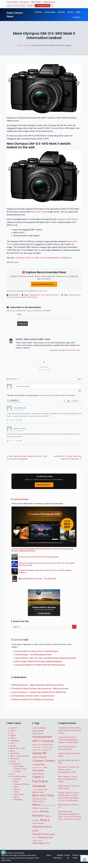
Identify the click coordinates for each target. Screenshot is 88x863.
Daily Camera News (15, 14)
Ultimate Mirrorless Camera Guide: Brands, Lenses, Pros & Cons (69, 730)
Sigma (16, 787)
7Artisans (17, 779)
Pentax (13, 761)
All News (38, 12)
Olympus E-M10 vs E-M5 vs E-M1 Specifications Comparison (44, 257)
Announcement (42, 736)
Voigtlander (18, 799)
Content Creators (37, 767)
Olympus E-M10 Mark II (67, 219)
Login (79, 379)
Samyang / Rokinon (22, 784)
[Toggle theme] (53, 5)
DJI (11, 733)
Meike (16, 782)
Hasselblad (14, 741)
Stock (34, 837)
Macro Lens (43, 790)
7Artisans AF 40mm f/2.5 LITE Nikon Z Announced (32, 699)
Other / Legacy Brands (19, 756)
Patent (35, 808)
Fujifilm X (38, 776)
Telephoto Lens (45, 837)
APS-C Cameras (43, 741)
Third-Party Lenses (18, 776)
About (48, 855)
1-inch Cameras (39, 728)
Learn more (43, 291)
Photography (15, 764)
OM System (54, 295)
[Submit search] (74, 627)
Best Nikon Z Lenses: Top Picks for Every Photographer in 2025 (68, 769)
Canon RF (39, 753)
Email (19, 314)
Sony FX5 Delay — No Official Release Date (33, 655)
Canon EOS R (36, 750)
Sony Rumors (25, 2)
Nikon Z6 (46, 805)
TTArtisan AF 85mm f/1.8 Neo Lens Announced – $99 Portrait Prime (39, 688)
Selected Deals (20, 499)
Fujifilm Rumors (49, 2)
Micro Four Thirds (39, 212)
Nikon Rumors (36, 2)
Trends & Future (20, 769)
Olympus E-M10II (25, 297)
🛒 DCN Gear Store (42, 6)
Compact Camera (74, 295)
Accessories (38, 731)
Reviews (61, 12)
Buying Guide (49, 12)
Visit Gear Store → (44, 485)
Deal (45, 767)
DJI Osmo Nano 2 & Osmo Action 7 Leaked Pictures (36, 651)
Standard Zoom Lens (43, 834)
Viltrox (16, 797)
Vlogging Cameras (37, 840)
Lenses (13, 746)
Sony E (45, 820)
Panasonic (14, 758)
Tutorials (17, 771)
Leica (12, 743)
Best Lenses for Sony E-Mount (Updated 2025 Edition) (68, 779)
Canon (10, 5)
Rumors (70, 12)
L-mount (35, 790)
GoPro (12, 738)
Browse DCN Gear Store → (44, 284)
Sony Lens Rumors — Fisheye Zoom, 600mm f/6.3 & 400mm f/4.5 (38, 692)
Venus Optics (19, 794)
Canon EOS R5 (46, 750)
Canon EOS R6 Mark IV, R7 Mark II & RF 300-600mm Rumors (40, 665)
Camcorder (36, 747)
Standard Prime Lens (42, 828)
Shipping (47, 816)
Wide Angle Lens (40, 843)
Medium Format (38, 792)
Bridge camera (37, 744)
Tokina (16, 792)
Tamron (17, 789)
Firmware (76, 17)
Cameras (33, 295)
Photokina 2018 (44, 808)
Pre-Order (35, 812)
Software (35, 820)
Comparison (38, 764)
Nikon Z (37, 804)
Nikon (23, 5)
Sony (17, 5)
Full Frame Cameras (40, 783)
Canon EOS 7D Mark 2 (47, 747)
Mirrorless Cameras (39, 799)
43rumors (14, 262)
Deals (78, 12)
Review (44, 811)
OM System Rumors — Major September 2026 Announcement (37, 685)
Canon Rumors (12, 2)
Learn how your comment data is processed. (57, 395)
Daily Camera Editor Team (70, 350)
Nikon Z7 (52, 805)
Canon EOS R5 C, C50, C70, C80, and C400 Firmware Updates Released (45, 658)
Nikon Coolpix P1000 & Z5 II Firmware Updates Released (38, 661)
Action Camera (38, 734)
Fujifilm (30, 5)
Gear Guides (19, 766)
